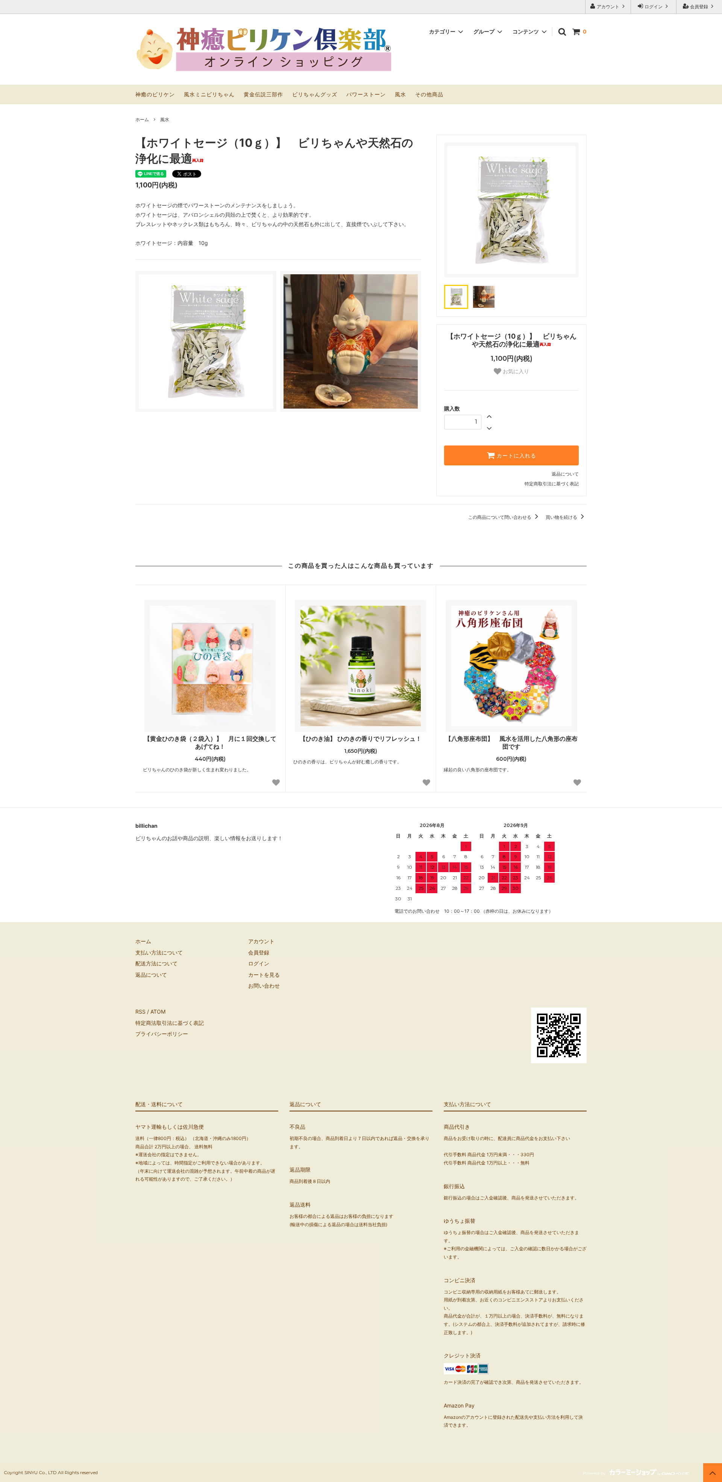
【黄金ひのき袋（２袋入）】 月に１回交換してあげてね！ (210, 742)
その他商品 (429, 94)
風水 (400, 94)
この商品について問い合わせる (500, 517)
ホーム (142, 119)
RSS (140, 1011)
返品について (565, 474)
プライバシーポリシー (161, 1034)
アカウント (608, 6)
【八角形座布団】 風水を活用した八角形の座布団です (511, 742)
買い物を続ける (562, 517)
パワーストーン (366, 94)
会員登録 (699, 6)
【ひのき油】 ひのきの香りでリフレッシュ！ (361, 738)
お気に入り (515, 371)
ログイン (653, 6)
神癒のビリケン (155, 94)
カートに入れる (515, 455)
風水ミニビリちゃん (209, 94)
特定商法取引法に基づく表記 (169, 1023)
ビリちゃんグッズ (314, 94)
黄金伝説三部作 (263, 94)
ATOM (157, 1011)
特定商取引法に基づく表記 (552, 483)
